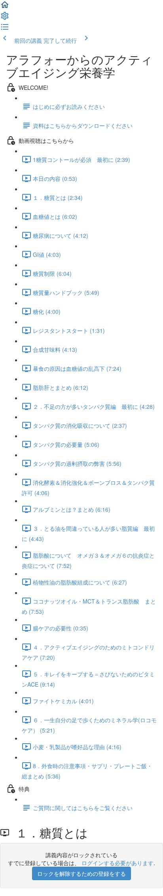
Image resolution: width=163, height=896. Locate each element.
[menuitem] (4, 18)
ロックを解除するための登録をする (81, 873)
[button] (4, 7)
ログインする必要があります (118, 863)
